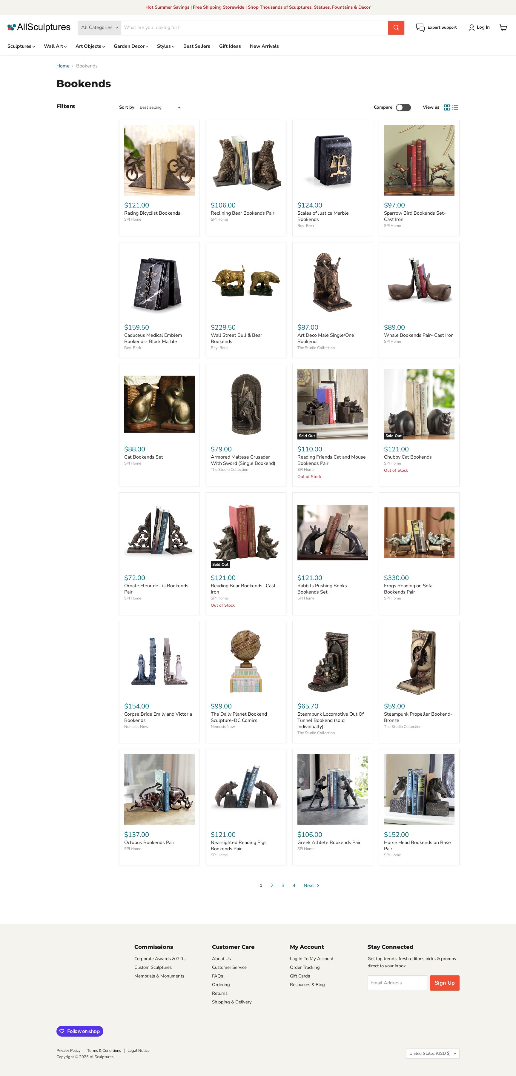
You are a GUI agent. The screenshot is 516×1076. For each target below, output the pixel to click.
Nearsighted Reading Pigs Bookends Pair (239, 845)
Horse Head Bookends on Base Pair (417, 845)
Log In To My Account (312, 959)
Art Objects (89, 46)
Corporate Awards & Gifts (159, 959)
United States (430, 1053)
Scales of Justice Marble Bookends (323, 216)
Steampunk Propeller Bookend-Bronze (418, 717)
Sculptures (20, 46)
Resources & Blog (307, 985)
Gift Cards (300, 976)
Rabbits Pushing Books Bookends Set (322, 588)
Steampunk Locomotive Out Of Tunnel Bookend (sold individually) (330, 720)
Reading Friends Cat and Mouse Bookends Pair (331, 460)
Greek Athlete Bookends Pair (329, 842)
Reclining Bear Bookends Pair (242, 213)
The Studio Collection (316, 348)
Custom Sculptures (153, 967)
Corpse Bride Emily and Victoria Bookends (158, 717)
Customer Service (229, 967)
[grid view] (447, 107)
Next (309, 885)
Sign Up (445, 982)
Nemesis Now (136, 726)
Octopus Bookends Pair (149, 842)
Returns (220, 993)
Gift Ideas (230, 46)
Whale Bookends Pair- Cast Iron (419, 335)
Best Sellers (196, 46)
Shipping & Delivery (232, 1002)
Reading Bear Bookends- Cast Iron (243, 588)
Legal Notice (139, 1050)
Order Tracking (305, 967)
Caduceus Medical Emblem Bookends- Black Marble (153, 338)
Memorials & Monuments (159, 976)
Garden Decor (130, 46)
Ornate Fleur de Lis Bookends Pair (156, 588)
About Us (221, 959)
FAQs (217, 976)
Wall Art (54, 46)
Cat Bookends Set (143, 457)
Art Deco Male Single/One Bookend (325, 338)
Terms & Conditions (104, 1050)
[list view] (455, 107)
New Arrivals (264, 46)
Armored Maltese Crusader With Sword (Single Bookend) (243, 460)
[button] (480, 27)
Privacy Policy (68, 1050)
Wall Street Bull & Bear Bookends (236, 338)
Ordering (221, 985)
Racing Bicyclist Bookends (152, 213)
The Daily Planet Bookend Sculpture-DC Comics (239, 717)
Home (63, 66)
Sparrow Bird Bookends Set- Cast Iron (415, 216)
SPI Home (132, 219)
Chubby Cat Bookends (408, 457)
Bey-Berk (305, 225)
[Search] (396, 28)
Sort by (126, 107)
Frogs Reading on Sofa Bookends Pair (408, 588)
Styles (164, 46)
